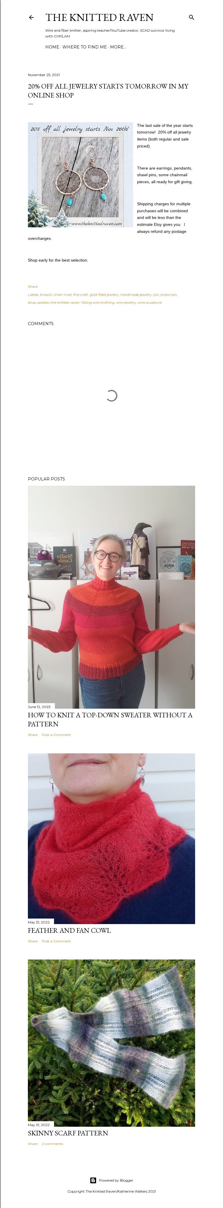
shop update (38, 302)
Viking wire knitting (97, 302)
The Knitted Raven (99, 17)
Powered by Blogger (116, 1180)
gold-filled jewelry (104, 294)
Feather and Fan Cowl (69, 930)
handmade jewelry (136, 294)
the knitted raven (65, 302)
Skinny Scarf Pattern (68, 1132)
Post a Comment (56, 734)
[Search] (191, 16)
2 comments (52, 1144)
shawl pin (169, 294)
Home (52, 47)
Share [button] (32, 286)
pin (156, 294)
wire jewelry (126, 302)
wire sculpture (150, 302)
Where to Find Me (84, 47)
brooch (46, 294)
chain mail (62, 294)
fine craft (80, 294)
